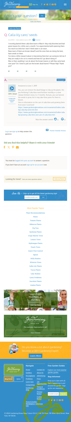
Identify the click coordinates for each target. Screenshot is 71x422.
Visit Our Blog (35, 305)
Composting (30, 385)
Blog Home (8, 379)
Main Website (35, 333)
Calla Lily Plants (35, 21)
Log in (7, 131)
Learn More (35, 355)
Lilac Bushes (35, 274)
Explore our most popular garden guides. (57, 371)
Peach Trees (35, 247)
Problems (29, 379)
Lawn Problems (35, 277)
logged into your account (24, 160)
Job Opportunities (42, 383)
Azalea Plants (35, 285)
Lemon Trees (36, 239)
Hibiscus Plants (35, 224)
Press (39, 379)
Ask (42, 16)
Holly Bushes (36, 258)
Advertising (41, 376)
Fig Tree (35, 228)
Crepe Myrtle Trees (35, 236)
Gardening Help (29, 389)
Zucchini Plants (36, 281)
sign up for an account (35, 165)
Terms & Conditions (41, 388)
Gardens (29, 373)
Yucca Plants (36, 270)
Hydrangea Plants (35, 243)
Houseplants (30, 376)
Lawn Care (30, 382)
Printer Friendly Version (58, 130)
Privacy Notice (39, 393)
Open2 (35, 255)
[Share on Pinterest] (13, 147)
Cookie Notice (39, 398)
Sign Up (63, 394)
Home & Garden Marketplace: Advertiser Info (34, 404)
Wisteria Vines (35, 262)
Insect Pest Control (35, 251)
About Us (40, 373)
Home (28, 370)
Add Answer (61, 80)
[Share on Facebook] (4, 147)
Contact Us (41, 370)
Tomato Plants (35, 220)
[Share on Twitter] (8, 147)
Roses (35, 217)
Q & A (18, 379)
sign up (14, 131)
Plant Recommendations (35, 213)
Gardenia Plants (35, 232)
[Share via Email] (17, 147)
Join (43, 197)
